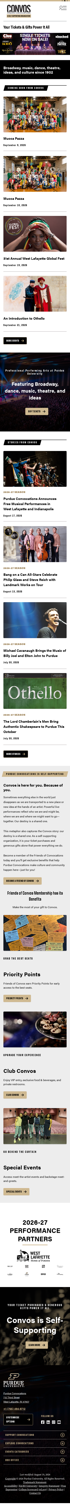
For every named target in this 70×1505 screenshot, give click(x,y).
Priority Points (14, 998)
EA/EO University (28, 1486)
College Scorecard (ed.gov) (33, 1489)
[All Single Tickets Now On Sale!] (35, 44)
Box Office (12, 1460)
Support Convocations (19, 1435)
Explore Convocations (19, 1443)
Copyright (10, 1478)
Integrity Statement (49, 1486)
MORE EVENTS (12, 340)
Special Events (14, 1191)
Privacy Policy (56, 1489)
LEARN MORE (34, 1345)
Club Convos (12, 1094)
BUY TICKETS (34, 411)
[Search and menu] (62, 8)
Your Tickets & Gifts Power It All (26, 26)
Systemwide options (12, 1419)
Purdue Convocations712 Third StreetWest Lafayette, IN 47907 (16, 1397)
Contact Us (35, 1493)
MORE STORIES (13, 754)
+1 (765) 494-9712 (14, 1409)
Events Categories (17, 1451)
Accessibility (10, 1486)
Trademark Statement (34, 1482)
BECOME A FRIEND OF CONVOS (20, 880)
